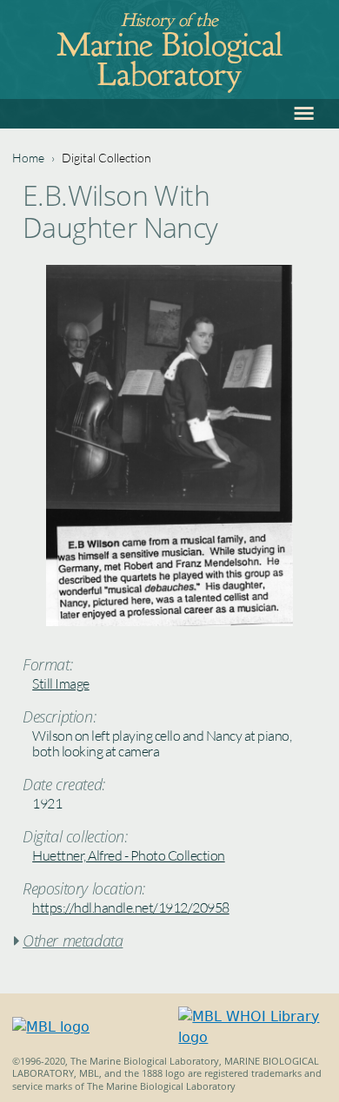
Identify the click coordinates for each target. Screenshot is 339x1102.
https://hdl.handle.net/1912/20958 (130, 907)
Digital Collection (106, 157)
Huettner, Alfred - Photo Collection (128, 855)
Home (28, 157)
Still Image (61, 683)
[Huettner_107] (169, 621)
